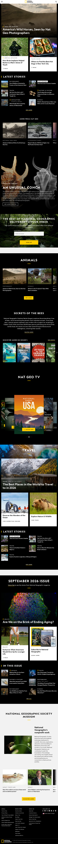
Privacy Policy (4, 813)
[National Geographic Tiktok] (53, 811)
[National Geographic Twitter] (47, 811)
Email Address (17, 230)
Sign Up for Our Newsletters (35, 821)
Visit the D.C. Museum (20, 823)
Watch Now (29, 332)
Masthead (17, 831)
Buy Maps (17, 817)
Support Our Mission (19, 829)
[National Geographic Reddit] (55, 811)
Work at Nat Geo (32, 819)
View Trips (35, 520)
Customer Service (33, 813)
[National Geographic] (29, 1)
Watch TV (17, 825)
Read (6, 68)
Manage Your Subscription (34, 817)
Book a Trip (17, 815)
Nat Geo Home (18, 811)
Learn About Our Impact (20, 827)
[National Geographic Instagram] (42, 811)
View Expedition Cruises (11, 521)
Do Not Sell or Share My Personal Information (7, 825)
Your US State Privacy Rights (8, 815)
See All (29, 698)
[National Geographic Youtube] (49, 811)
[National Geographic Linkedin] (51, 811)
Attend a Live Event (19, 813)
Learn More (35, 655)
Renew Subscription (33, 815)
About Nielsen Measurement (8, 822)
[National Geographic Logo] (7, 842)
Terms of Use (4, 811)
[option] (14, 134)
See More (29, 110)
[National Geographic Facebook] (45, 811)
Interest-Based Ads (6, 820)
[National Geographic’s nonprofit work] (29, 745)
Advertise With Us (19, 835)
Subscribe (11, 585)
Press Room (17, 833)
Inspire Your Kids (19, 819)
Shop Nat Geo (18, 821)
